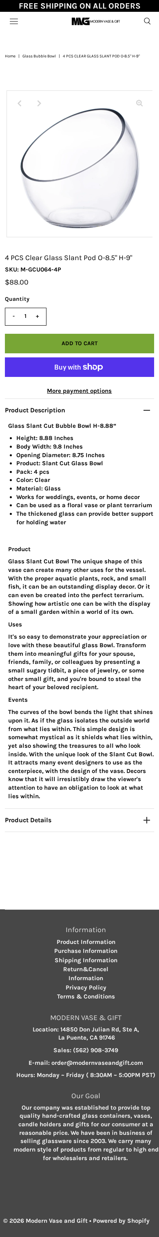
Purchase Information (85, 951)
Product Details (28, 820)
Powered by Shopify (121, 1220)
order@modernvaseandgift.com (97, 1062)
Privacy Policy (86, 987)
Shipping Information (86, 960)
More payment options (79, 390)
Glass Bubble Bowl (39, 56)
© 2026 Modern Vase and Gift (45, 1220)
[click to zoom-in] (139, 103)
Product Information (86, 942)
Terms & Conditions (86, 996)
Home (10, 56)
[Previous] (20, 103)
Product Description (35, 410)
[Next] (40, 103)
